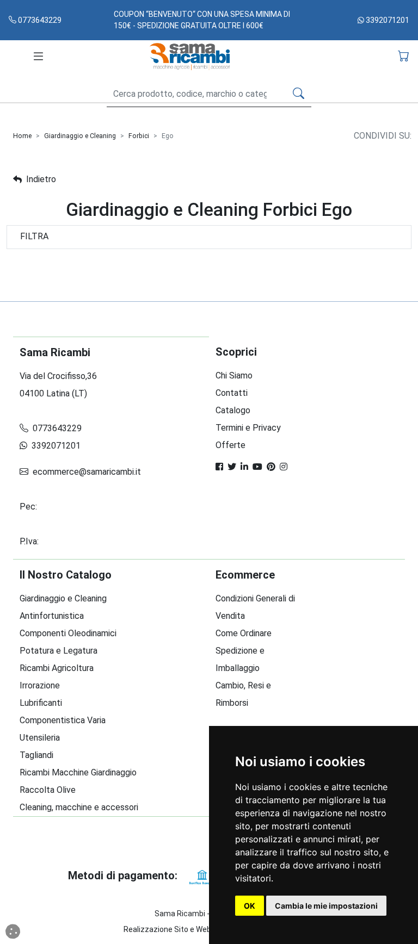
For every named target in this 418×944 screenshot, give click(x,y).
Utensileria (40, 737)
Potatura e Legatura (58, 650)
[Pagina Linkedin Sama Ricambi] (244, 467)
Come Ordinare (244, 633)
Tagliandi (36, 755)
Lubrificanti (41, 703)
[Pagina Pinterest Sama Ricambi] (271, 467)
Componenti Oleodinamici (68, 633)
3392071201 (386, 20)
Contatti (232, 393)
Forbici (138, 136)
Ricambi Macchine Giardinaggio (78, 772)
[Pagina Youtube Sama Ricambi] (257, 467)
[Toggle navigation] (38, 56)
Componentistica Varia (63, 720)
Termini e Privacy (248, 428)
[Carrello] (403, 56)
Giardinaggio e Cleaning (80, 136)
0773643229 (39, 20)
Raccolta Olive (48, 790)
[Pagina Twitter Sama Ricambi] (232, 467)
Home (22, 136)
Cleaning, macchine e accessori (79, 807)
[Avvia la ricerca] (298, 94)
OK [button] (249, 905)
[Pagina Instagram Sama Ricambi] (283, 467)
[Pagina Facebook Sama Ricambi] (219, 467)
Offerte (230, 445)
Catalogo (233, 410)
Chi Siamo (234, 375)
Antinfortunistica (52, 616)
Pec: (29, 506)
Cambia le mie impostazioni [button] (326, 905)
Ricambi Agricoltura (57, 668)
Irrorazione (40, 685)
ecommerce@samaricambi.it (85, 472)
